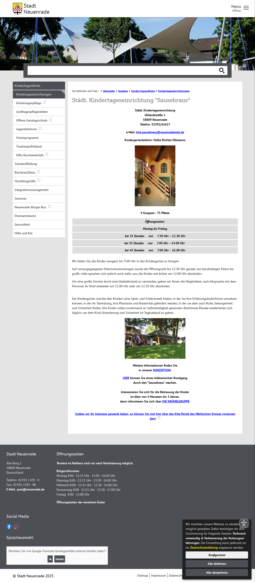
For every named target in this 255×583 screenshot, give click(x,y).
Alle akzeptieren (217, 572)
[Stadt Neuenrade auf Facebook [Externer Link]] (9, 528)
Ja (50, 559)
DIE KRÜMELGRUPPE (175, 401)
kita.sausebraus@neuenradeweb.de (160, 132)
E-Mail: (11, 489)
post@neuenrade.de (30, 489)
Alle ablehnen (217, 564)
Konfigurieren (217, 555)
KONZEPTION (162, 370)
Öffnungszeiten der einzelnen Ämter (81, 502)
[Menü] (247, 7)
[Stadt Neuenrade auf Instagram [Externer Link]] (16, 528)
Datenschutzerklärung (204, 548)
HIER (126, 378)
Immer (60, 559)
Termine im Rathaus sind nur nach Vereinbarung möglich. (95, 463)
